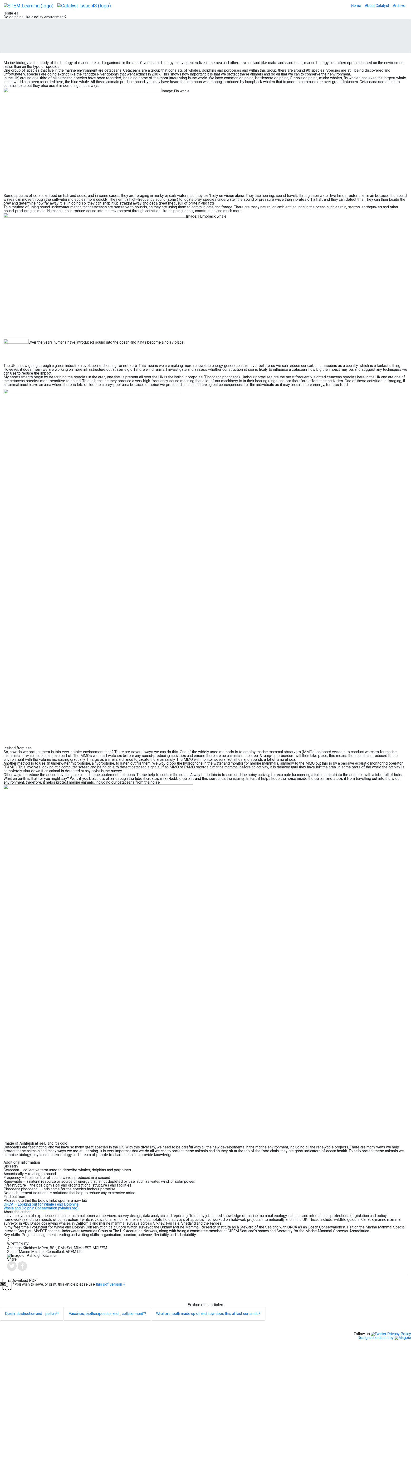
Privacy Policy (399, 1334)
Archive (399, 5)
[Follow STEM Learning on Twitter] (378, 1334)
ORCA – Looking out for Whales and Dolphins (41, 1204)
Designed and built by (376, 1337)
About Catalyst (377, 5)
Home (356, 5)
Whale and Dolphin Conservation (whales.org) (41, 1208)
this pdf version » (110, 1284)
